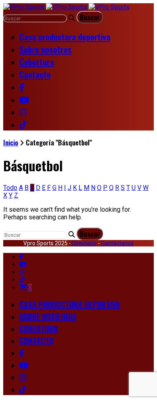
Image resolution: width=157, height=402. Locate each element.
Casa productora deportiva (64, 36)
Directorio (84, 243)
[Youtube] (23, 264)
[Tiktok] (22, 280)
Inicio (10, 142)
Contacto (35, 74)
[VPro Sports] (66, 7)
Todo (10, 188)
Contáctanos (117, 243)
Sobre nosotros (45, 49)
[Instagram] (22, 272)
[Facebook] (21, 257)
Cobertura (36, 61)
